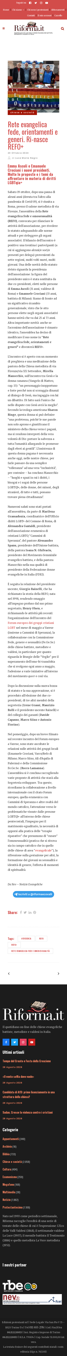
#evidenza (26, 938)
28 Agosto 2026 (12, 1067)
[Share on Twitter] (25, 912)
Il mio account (44, 15)
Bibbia (6, 1154)
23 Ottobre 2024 (18, 152)
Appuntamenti (11, 1139)
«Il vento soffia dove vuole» (18, 1076)
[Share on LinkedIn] (30, 912)
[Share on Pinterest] (34, 912)
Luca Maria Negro (26, 157)
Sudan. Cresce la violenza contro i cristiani (28, 1112)
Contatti (31, 15)
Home (6, 9)
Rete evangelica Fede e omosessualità (30, 950)
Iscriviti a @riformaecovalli (35, 894)
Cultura (7, 1169)
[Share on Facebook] (21, 912)
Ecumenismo (10, 1177)
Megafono (8, 1184)
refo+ (14, 944)
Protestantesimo (13, 1207)
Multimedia (9, 1192)
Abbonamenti (57, 9)
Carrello (58, 15)
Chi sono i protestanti (37, 9)
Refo (41, 938)
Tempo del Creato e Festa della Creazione (27, 1061)
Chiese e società (12, 1162)
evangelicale (43, 850)
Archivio (7, 1146)
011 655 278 (36, 1327)
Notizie (7, 1200)
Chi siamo (17, 9)
